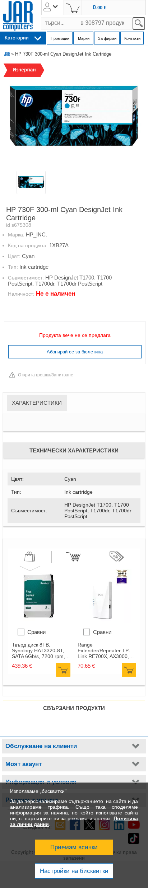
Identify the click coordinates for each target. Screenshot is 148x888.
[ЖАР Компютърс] (18, 16)
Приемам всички (74, 847)
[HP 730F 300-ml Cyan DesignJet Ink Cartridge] (74, 116)
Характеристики (37, 403)
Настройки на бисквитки (74, 871)
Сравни (36, 632)
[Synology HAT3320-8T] (39, 621)
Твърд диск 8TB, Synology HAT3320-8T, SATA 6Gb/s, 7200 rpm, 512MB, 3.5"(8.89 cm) (38, 650)
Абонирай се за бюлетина (75, 351)
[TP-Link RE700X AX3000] (104, 621)
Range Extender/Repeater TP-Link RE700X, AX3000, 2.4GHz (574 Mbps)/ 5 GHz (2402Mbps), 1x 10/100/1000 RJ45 (104, 650)
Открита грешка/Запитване (45, 374)
